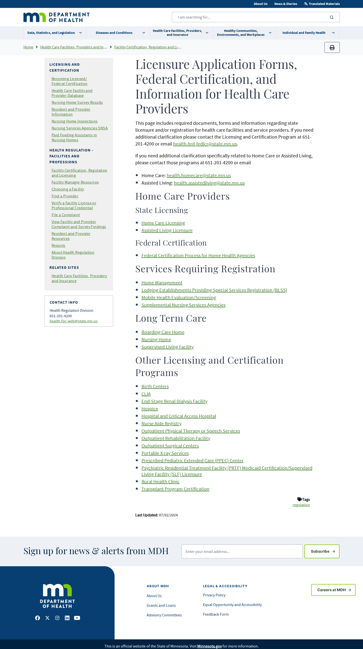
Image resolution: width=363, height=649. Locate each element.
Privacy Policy (214, 594)
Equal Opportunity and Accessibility (232, 604)
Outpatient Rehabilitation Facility (175, 438)
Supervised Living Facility (167, 347)
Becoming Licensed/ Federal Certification (69, 81)
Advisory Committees (164, 614)
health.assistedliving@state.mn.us (209, 183)
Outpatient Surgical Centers (170, 445)
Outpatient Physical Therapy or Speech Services (190, 431)
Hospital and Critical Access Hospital (178, 416)
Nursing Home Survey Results (77, 102)
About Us (260, 3)
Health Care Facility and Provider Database (72, 93)
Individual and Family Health (303, 32)
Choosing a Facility (68, 189)
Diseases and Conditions (114, 32)
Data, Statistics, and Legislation (51, 32)
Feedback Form (216, 614)
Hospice (149, 408)
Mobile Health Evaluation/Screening (178, 297)
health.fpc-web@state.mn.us (74, 320)
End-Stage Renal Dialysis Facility (174, 401)
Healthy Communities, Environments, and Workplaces (240, 32)
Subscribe (325, 551)
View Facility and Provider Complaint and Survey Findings (79, 224)
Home (28, 46)
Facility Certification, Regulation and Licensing (152, 46)
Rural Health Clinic (160, 481)
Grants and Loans (161, 605)
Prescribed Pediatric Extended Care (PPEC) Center (192, 460)
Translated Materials (324, 3)
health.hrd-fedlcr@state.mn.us (205, 144)
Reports (58, 245)
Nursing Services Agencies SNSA (80, 128)
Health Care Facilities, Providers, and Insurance (177, 32)
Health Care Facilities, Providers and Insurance (78, 46)
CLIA (146, 394)
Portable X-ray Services (165, 453)
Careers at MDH (331, 589)
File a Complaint (66, 214)
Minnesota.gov (209, 646)
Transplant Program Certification (175, 489)
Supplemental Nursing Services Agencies (183, 305)
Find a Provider (65, 195)
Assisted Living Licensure (167, 230)
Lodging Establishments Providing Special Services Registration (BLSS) (214, 290)
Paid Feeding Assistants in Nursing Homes (74, 137)
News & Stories (285, 3)
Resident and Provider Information (71, 112)
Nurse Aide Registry (161, 423)
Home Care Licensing (163, 223)
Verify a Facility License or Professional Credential (74, 205)
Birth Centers (155, 386)
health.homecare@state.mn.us (199, 175)
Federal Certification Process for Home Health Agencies (198, 255)
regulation (301, 504)
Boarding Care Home (162, 332)
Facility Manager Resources (75, 182)
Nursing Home (156, 339)
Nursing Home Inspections (75, 121)
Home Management (161, 282)
